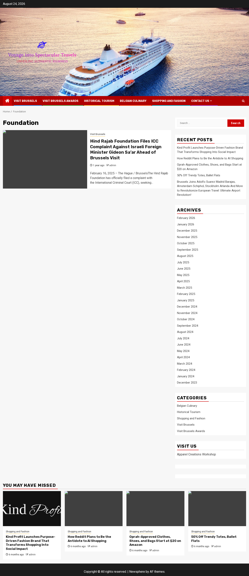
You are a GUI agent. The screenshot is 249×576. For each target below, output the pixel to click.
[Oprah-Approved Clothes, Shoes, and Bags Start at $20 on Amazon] (155, 508)
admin (112, 165)
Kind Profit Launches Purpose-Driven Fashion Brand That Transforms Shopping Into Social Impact (30, 543)
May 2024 (183, 351)
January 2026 (185, 224)
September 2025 (187, 249)
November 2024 (187, 313)
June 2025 (183, 268)
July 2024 (183, 338)
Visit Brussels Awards (60, 101)
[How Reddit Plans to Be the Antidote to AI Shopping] (94, 508)
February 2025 (186, 294)
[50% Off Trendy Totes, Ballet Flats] (217, 508)
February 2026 (186, 218)
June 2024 (183, 344)
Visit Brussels (25, 101)
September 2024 (187, 325)
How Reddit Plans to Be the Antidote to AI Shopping (210, 158)
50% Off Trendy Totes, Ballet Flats (198, 175)
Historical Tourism (99, 101)
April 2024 (183, 357)
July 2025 (183, 262)
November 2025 (187, 237)
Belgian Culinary (133, 101)
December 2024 (187, 306)
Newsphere (137, 571)
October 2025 (185, 243)
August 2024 (185, 332)
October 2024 (185, 319)
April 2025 (183, 281)
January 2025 (185, 300)
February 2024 (186, 370)
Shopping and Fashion (169, 101)
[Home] (7, 101)
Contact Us (200, 101)
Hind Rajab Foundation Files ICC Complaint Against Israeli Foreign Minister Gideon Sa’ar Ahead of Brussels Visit (125, 149)
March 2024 (184, 363)
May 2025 (183, 275)
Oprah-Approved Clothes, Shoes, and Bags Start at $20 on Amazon (155, 541)
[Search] (243, 101)
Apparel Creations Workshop (196, 454)
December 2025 (187, 230)
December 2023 (187, 382)
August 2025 (185, 256)
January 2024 (185, 376)
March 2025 (184, 287)
